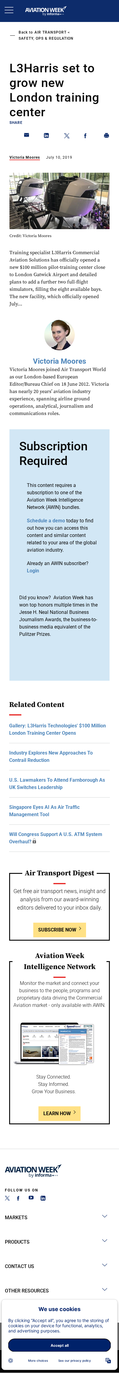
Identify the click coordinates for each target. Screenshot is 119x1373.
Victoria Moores (24, 157)
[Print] (107, 136)
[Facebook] (19, 1199)
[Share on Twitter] (67, 136)
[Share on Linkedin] (46, 136)
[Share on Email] (27, 136)
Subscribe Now (57, 930)
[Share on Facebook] (86, 136)
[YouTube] (31, 1199)
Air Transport (50, 32)
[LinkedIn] (43, 1199)
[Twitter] (7, 1199)
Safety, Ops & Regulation (46, 38)
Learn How (57, 1113)
